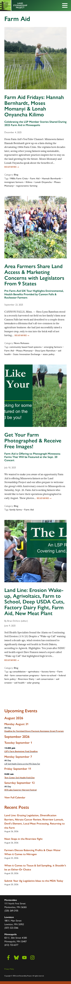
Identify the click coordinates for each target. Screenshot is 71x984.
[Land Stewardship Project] (27, 5)
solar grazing (33, 682)
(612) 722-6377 (11, 944)
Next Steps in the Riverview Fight (23, 838)
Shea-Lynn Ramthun (45, 350)
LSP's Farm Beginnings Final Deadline (21, 751)
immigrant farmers (13, 182)
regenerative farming (26, 185)
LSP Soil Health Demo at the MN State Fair (22, 763)
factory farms (48, 671)
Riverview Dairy (26, 679)
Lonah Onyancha (43, 182)
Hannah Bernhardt (51, 178)
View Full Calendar (14, 797)
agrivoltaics (33, 671)
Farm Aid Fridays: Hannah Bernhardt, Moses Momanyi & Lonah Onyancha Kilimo (34, 106)
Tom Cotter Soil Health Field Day (19, 777)
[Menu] (65, 6)
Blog (16, 174)
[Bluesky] (16, 957)
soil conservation (45, 679)
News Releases (21, 343)
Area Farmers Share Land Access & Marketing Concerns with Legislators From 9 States (34, 275)
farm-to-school (48, 675)
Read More (11, 167)
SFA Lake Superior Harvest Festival (20, 790)
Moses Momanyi (24, 350)
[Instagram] (32, 957)
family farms (15, 509)
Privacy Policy (9, 969)
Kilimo (29, 182)
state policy (48, 354)
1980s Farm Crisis (18, 178)
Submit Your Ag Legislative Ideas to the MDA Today (33, 880)
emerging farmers (53, 347)
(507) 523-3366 (11, 927)
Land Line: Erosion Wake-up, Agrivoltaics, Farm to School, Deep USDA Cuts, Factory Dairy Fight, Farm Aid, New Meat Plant (34, 602)
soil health (19, 682)
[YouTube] (24, 957)
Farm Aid (35, 178)
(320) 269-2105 (11, 910)
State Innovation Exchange (26, 354)
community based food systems (25, 347)
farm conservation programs (24, 675)
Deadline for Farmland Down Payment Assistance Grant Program (34, 731)
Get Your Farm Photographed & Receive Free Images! (32, 440)
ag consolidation (17, 671)
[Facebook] (8, 957)
